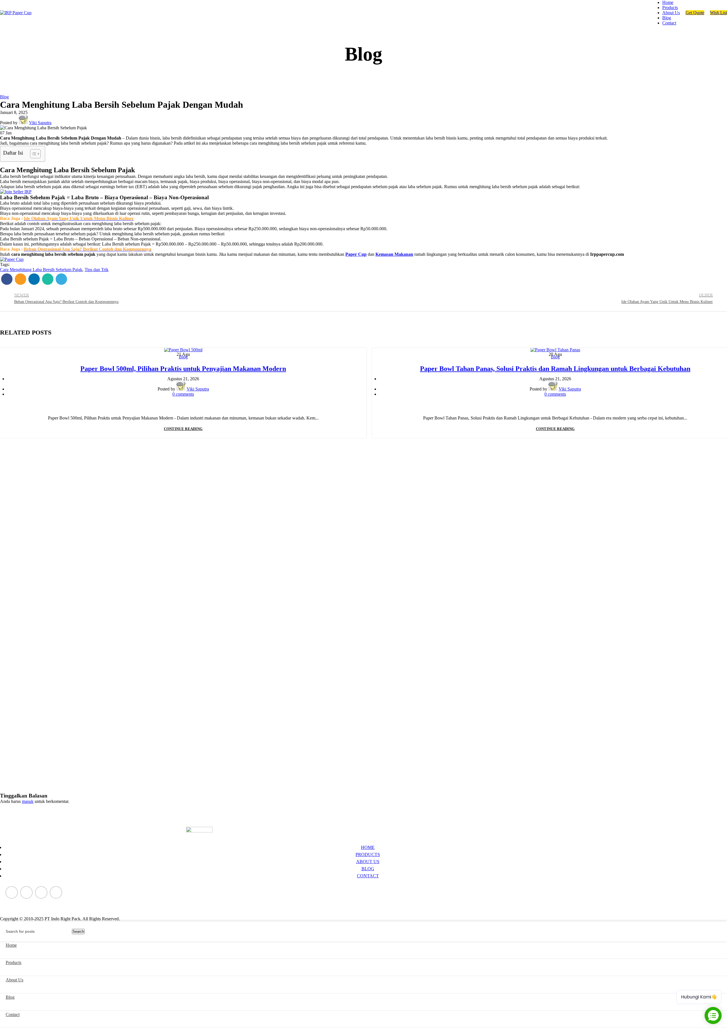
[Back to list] (363, 298)
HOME (368, 847)
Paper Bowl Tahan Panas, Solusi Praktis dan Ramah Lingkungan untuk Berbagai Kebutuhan (555, 368)
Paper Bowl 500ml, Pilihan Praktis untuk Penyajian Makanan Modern (183, 368)
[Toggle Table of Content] (32, 154)
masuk (28, 801)
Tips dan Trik (96, 269)
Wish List (718, 12)
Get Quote (695, 12)
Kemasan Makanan (394, 254)
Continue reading (183, 429)
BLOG (368, 868)
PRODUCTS (368, 854)
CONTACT (368, 875)
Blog (4, 96)
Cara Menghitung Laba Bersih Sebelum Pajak (41, 269)
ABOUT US (367, 861)
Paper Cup (356, 254)
